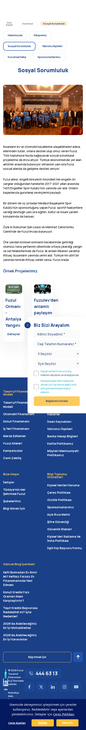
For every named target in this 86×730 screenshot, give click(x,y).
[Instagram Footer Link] (64, 687)
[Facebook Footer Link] (29, 687)
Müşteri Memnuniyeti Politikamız (63, 453)
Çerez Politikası (59, 492)
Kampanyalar (13, 451)
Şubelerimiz (12, 501)
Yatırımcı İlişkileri (59, 429)
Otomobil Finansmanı (18, 414)
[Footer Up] (78, 657)
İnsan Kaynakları (59, 422)
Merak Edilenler (14, 436)
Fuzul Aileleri (12, 443)
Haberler (53, 414)
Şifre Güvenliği (58, 522)
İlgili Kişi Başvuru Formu (64, 548)
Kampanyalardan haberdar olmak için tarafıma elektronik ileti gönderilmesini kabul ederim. (58, 386)
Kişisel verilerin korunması (55, 371)
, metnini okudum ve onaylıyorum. (60, 373)
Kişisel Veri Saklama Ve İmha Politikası (63, 538)
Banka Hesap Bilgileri (62, 436)
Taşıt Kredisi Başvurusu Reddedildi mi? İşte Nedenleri (20, 612)
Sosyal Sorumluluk (54, 23)
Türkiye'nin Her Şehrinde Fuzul (14, 492)
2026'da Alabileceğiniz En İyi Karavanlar (20, 637)
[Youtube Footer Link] (76, 687)
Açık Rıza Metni (58, 514)
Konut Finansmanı (16, 421)
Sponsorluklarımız (60, 507)
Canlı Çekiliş (12, 458)
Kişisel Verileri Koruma (63, 485)
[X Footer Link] (41, 687)
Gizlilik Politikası (59, 500)
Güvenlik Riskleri (59, 529)
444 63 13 (47, 673)
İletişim (8, 482)
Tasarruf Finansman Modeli (18, 404)
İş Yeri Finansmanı (16, 429)
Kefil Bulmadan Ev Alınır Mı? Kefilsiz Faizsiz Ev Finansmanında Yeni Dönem (20, 578)
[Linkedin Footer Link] (53, 687)
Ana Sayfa (9, 23)
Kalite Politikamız (60, 443)
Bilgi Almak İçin (14, 508)
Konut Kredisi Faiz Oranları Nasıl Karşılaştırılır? (16, 596)
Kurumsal (27, 23)
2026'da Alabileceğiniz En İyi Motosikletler (20, 626)
